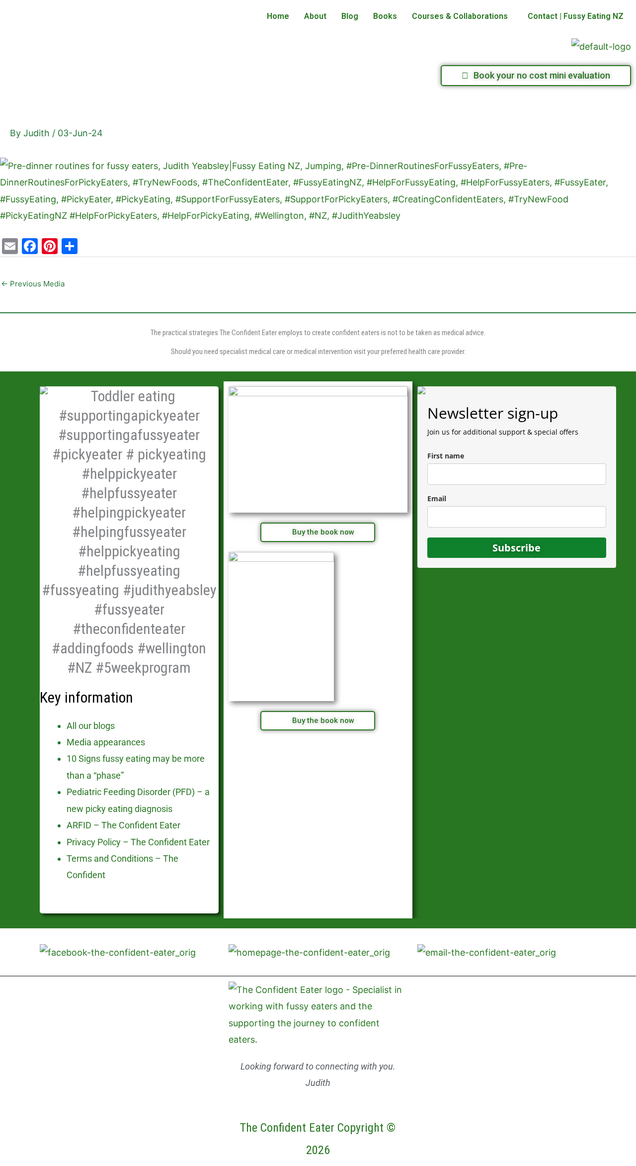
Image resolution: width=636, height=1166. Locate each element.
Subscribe (516, 547)
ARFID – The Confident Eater (123, 825)
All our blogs (91, 725)
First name (445, 455)
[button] (462, 16)
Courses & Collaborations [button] (460, 16)
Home (278, 16)
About (315, 16)
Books (385, 16)
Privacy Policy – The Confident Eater (138, 842)
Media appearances (106, 742)
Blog (349, 16)
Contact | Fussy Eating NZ (576, 16)
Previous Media (33, 283)
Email (436, 498)
